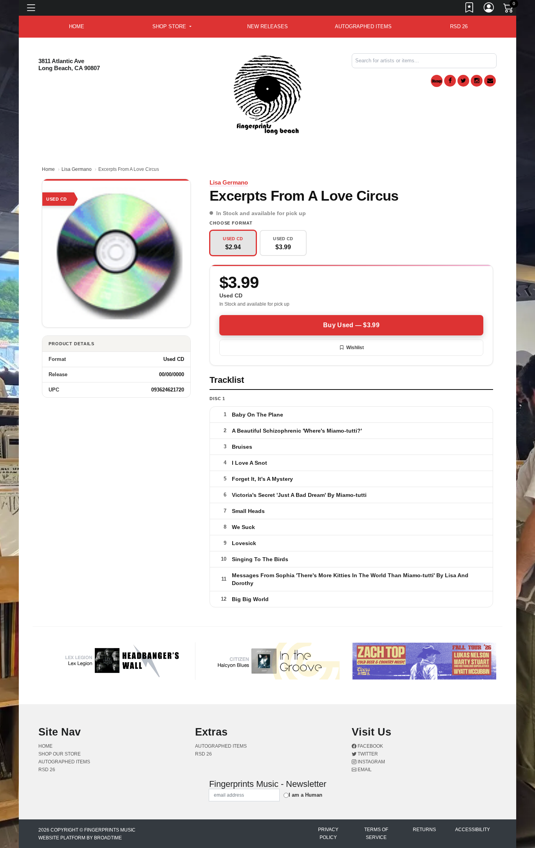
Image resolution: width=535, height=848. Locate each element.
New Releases (267, 26)
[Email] (490, 80)
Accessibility (472, 829)
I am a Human (305, 795)
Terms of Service (376, 833)
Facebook (369, 746)
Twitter (367, 754)
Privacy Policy (328, 833)
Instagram (370, 762)
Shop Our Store (59, 754)
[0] (508, 9)
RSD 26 (459, 26)
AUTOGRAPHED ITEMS (363, 26)
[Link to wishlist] (469, 9)
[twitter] (463, 80)
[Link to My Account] (489, 9)
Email (364, 769)
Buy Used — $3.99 (351, 325)
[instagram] (476, 80)
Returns (424, 829)
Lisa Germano (76, 169)
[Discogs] (436, 81)
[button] (171, 27)
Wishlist (355, 347)
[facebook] (450, 80)
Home (48, 169)
